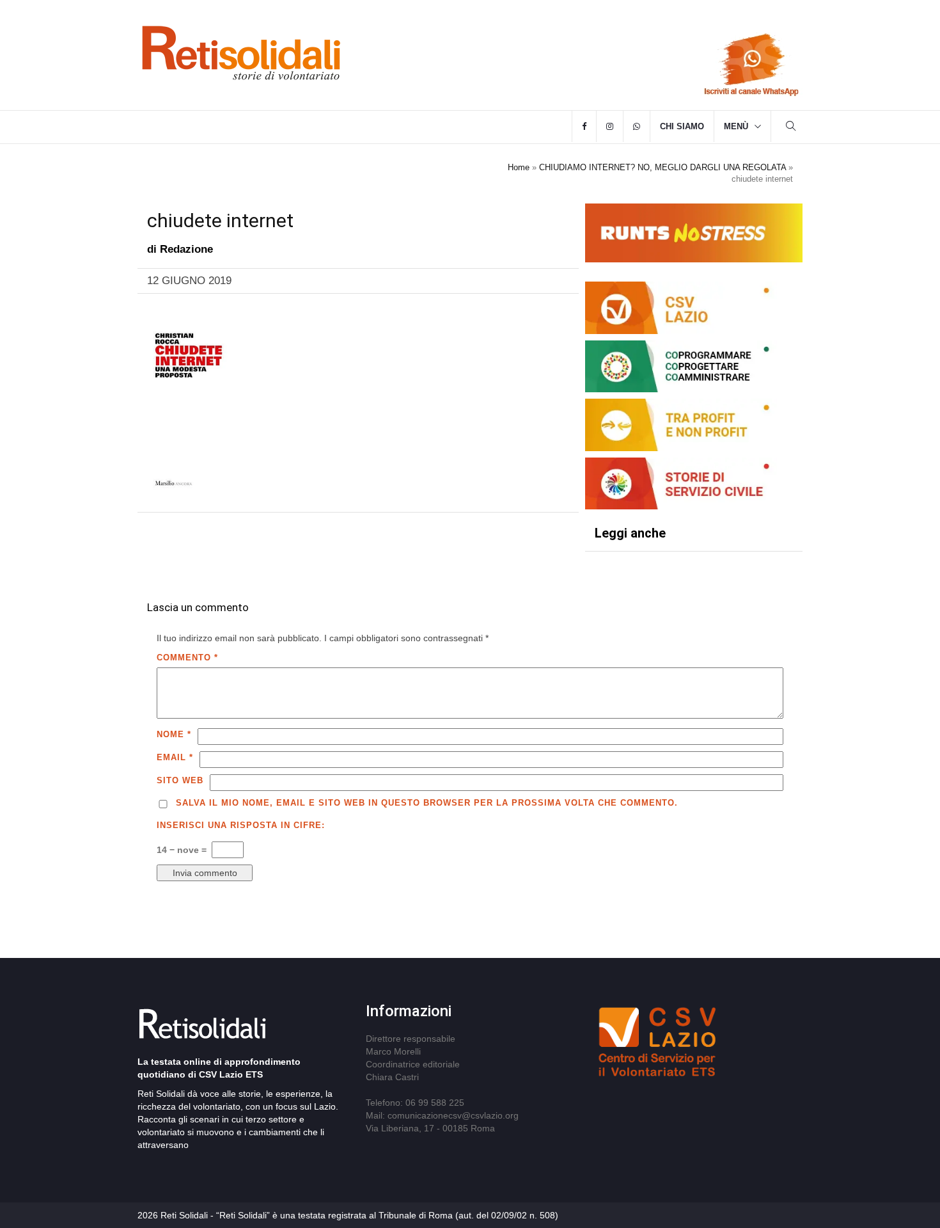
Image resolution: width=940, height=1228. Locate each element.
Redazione (186, 249)
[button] (791, 128)
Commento (187, 657)
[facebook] (584, 127)
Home (518, 167)
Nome (174, 734)
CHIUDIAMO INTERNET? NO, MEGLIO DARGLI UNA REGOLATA (662, 167)
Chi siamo (682, 126)
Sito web (180, 780)
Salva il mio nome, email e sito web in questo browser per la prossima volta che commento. (427, 803)
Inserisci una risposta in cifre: (241, 825)
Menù (736, 126)
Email (175, 757)
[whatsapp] (636, 127)
